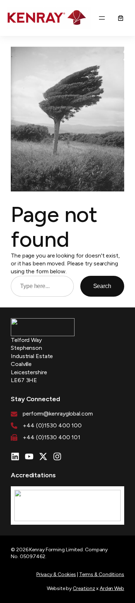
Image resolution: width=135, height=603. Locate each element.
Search (102, 286)
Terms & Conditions (101, 574)
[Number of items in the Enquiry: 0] (120, 18)
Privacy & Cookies (56, 574)
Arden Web (112, 588)
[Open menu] (102, 18)
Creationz (84, 588)
